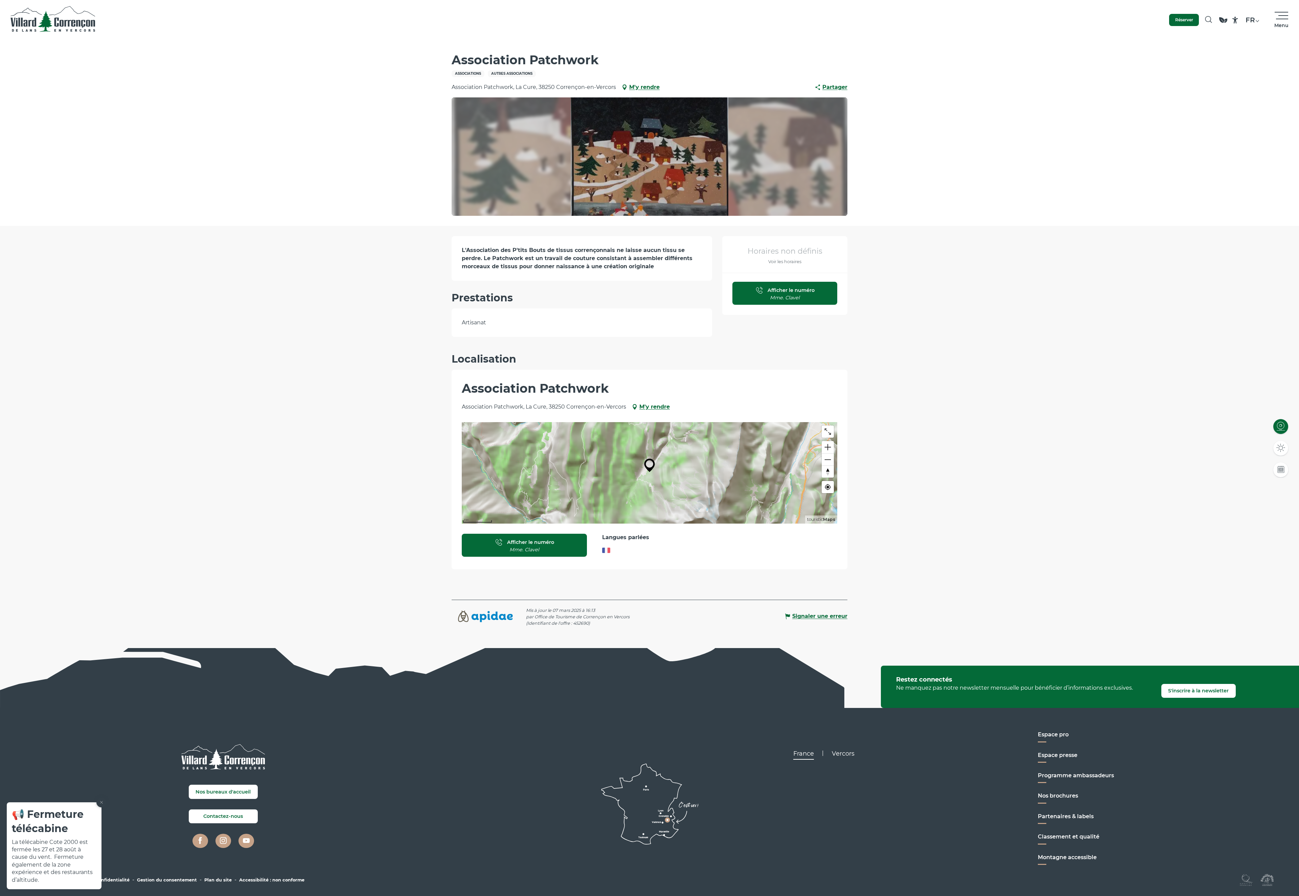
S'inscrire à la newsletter (1198, 691)
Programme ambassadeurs (1076, 775)
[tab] (803, 753)
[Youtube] (246, 841)
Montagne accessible (1067, 857)
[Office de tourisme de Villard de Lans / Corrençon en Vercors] (52, 20)
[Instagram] (223, 841)
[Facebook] (200, 841)
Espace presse (1057, 755)
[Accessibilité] (1235, 20)
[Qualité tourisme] (1246, 879)
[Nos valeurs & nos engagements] (1223, 23)
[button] (1208, 20)
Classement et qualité (1068, 836)
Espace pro (1053, 734)
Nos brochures (1058, 795)
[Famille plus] (1267, 879)
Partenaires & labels (1066, 816)
